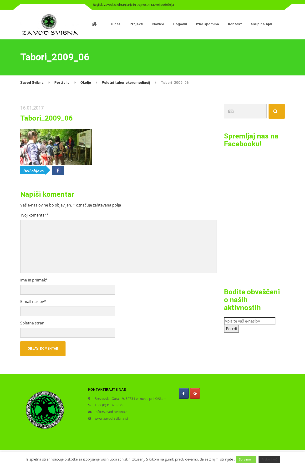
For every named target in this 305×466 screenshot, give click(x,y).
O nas (116, 24)
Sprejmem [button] (246, 459)
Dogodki (180, 24)
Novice (158, 24)
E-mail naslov (33, 301)
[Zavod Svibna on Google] (195, 393)
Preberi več (269, 459)
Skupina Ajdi (261, 24)
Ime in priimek (34, 280)
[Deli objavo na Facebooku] (58, 170)
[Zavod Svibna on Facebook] (184, 393)
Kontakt (235, 24)
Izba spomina (207, 24)
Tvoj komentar (34, 215)
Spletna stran (32, 323)
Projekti (136, 24)
